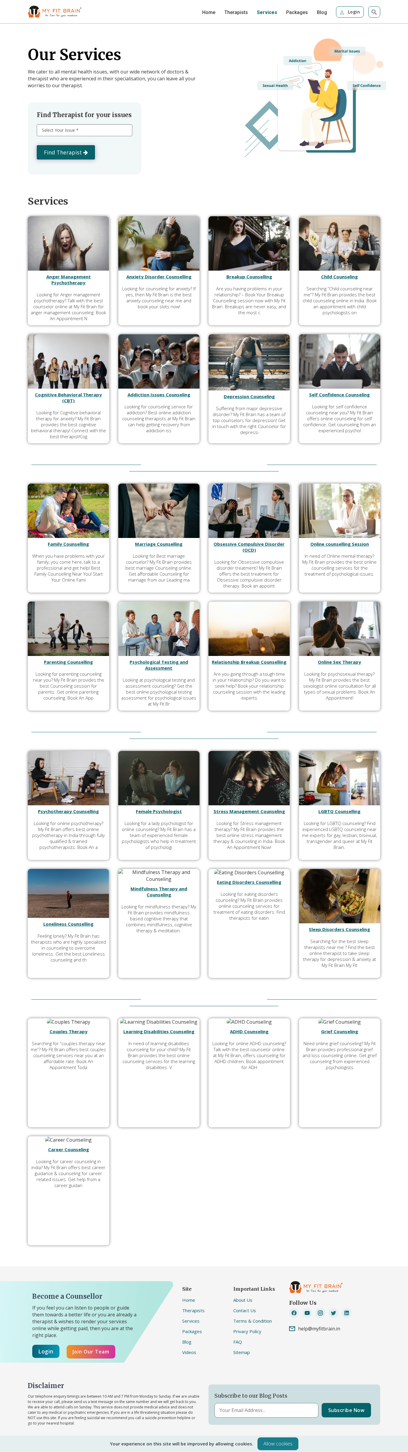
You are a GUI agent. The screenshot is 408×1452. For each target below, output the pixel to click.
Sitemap (241, 1352)
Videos (189, 1352)
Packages (297, 12)
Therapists (236, 12)
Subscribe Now (346, 1410)
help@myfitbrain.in (319, 1328)
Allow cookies (277, 1443)
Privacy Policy (247, 1331)
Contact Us (244, 1310)
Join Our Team (91, 1351)
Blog (322, 12)
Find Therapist (63, 152)
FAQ (237, 1342)
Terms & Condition (252, 1321)
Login (353, 12)
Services (267, 12)
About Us (242, 1300)
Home (208, 12)
